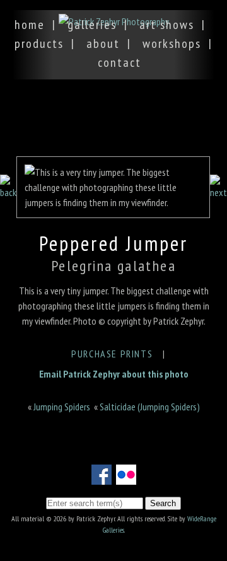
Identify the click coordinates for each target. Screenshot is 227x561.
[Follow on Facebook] (101, 477)
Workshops (172, 43)
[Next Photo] (218, 192)
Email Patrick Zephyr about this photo (114, 373)
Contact (119, 62)
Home (30, 24)
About (103, 43)
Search (163, 503)
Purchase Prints (112, 353)
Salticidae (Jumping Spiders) (150, 406)
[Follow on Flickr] (126, 477)
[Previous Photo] (8, 192)
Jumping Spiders (61, 406)
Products (39, 43)
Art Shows (166, 24)
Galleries (92, 24)
